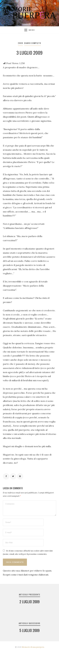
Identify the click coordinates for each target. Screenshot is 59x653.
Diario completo (32, 43)
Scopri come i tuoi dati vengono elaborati (25, 574)
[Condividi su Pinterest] (20, 476)
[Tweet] (13, 476)
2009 (20, 43)
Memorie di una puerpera (33, 647)
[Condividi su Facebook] (6, 476)
